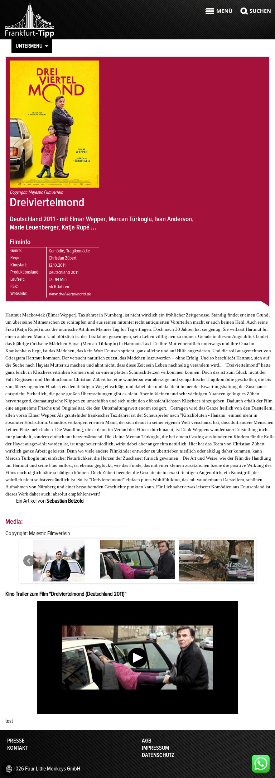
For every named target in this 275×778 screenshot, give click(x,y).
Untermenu (29, 46)
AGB (146, 740)
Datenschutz (158, 755)
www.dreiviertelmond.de (70, 294)
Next (246, 561)
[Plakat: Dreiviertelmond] (54, 185)
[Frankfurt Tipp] (29, 37)
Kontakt (17, 748)
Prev (29, 561)
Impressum (155, 748)
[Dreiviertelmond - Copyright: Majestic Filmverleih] (58, 576)
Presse (16, 740)
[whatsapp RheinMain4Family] (261, 764)
